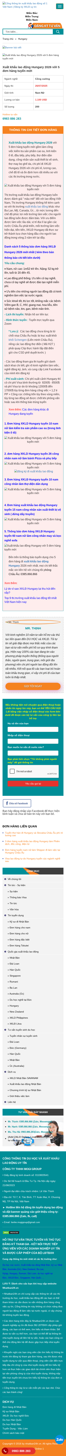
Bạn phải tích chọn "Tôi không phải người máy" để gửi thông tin (32, 761)
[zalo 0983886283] (59, 1439)
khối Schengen (18, 339)
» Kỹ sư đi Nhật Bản (18, 921)
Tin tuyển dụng (16, 915)
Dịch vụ (12, 1071)
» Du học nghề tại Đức (20, 999)
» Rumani (13, 981)
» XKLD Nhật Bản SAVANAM (23, 1078)
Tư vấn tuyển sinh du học (21, 1029)
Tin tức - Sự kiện (16, 885)
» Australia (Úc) (16, 993)
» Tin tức (12, 903)
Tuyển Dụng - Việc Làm (15, 1428)
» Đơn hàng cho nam (19, 927)
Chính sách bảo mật (13, 1433)
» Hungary (13, 1005)
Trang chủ (8, 38)
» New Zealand (16, 1011)
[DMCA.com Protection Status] (12, 1232)
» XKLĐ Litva (14, 1023)
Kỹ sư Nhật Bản (11, 1411)
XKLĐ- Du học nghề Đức (16, 1415)
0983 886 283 (21, 1451)
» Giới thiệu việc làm (18, 1096)
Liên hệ (12, 1102)
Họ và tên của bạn (18, 723)
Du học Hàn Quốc (12, 1420)
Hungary (22, 38)
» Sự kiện (13, 891)
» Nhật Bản (14, 957)
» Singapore (14, 975)
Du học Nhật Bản (12, 1424)
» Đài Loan (13, 963)
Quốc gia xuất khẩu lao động (23, 951)
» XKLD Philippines (18, 1017)
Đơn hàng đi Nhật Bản (14, 1407)
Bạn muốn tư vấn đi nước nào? (26, 747)
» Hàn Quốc (14, 969)
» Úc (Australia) (16, 1066)
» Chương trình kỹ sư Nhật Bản (24, 1090)
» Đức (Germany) (17, 1048)
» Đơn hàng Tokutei (18, 945)
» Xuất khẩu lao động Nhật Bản (24, 1084)
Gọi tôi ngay (33, 686)
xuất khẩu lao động (36, 206)
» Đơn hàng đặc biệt (18, 939)
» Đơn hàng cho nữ (18, 933)
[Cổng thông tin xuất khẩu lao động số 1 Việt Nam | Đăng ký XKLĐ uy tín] (27, 5)
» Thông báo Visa (17, 897)
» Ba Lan (12, 987)
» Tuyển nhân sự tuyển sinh (22, 1036)
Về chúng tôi (14, 879)
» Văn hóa (13, 909)
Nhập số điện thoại (19, 735)
